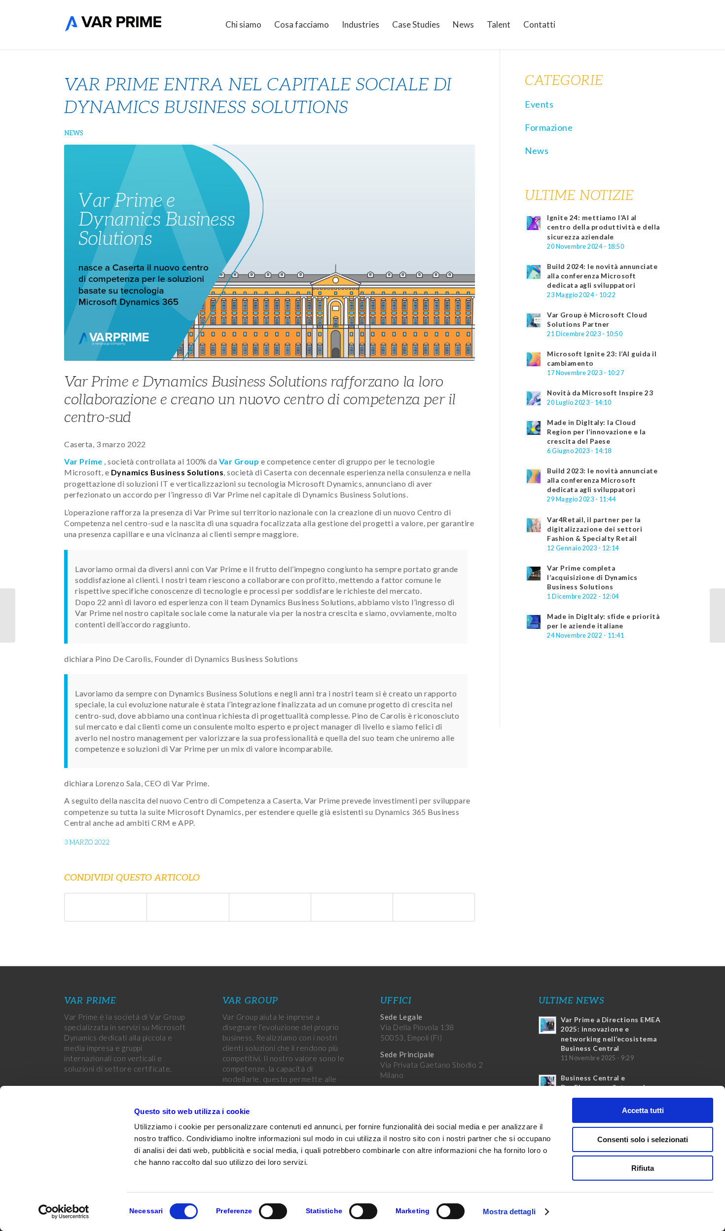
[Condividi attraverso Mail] (433, 907)
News (73, 133)
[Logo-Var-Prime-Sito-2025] (113, 24)
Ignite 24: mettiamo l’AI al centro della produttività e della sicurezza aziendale (603, 227)
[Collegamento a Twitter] (623, 24)
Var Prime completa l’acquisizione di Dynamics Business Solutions (592, 577)
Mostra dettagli (509, 1211)
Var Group (239, 461)
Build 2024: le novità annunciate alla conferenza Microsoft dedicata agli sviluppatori (602, 276)
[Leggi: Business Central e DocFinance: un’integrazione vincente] (547, 1083)
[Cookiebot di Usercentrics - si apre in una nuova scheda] (64, 1211)
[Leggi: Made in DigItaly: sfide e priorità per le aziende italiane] (534, 622)
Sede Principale (407, 1054)
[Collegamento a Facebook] (609, 24)
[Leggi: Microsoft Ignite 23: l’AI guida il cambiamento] (534, 359)
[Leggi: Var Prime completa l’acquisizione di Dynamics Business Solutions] (534, 573)
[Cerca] (571, 24)
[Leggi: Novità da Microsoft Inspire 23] (534, 398)
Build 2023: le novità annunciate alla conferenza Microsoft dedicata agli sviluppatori (602, 480)
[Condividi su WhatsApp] (270, 907)
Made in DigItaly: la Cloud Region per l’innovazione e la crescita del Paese (596, 432)
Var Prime (83, 461)
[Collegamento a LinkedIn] (638, 24)
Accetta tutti (643, 1110)
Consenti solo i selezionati (642, 1139)
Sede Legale (401, 1016)
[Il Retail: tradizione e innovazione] (717, 615)
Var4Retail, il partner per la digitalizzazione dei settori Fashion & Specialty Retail (594, 529)
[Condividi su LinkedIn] (352, 907)
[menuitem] (243, 24)
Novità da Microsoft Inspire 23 (600, 393)
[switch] (273, 1211)
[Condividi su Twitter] (187, 907)
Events (539, 104)
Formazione (549, 127)
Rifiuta (642, 1168)
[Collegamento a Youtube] (653, 24)
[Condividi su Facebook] (105, 907)
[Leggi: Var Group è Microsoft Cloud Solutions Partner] (534, 320)
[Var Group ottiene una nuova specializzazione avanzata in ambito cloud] (7, 615)
